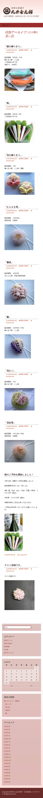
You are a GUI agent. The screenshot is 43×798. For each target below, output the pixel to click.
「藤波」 (8, 262)
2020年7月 (7, 742)
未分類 (6, 650)
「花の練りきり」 (13, 155)
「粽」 (7, 103)
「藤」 (7, 317)
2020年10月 (7, 739)
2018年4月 (7, 779)
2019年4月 (7, 751)
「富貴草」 (7, 710)
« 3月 (11, 686)
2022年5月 (7, 729)
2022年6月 (7, 726)
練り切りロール (9, 653)
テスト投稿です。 (13, 565)
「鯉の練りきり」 (13, 46)
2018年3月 (7, 782)
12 (21, 674)
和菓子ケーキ (8, 640)
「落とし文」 (8, 704)
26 (21, 680)
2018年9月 (7, 763)
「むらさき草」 (12, 207)
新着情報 (7, 646)
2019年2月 (7, 754)
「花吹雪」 (10, 422)
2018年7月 (7, 769)
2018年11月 (7, 760)
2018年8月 (7, 766)
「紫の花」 (7, 707)
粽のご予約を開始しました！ (19, 474)
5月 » (31, 686)
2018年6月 (7, 773)
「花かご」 (10, 370)
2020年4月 (7, 745)
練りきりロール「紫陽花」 (12, 701)
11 (16, 674)
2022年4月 (7, 732)
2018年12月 (7, 757)
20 (26, 677)
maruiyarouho (23, 555)
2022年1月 (7, 736)
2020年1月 (7, 748)
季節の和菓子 (24, 50)
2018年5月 (7, 776)
